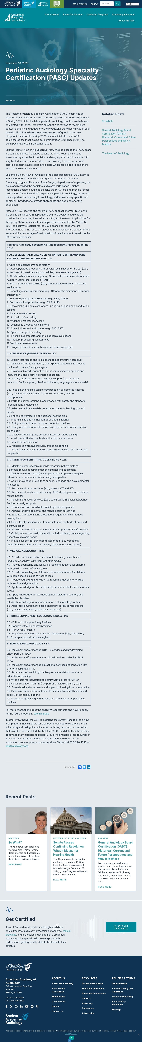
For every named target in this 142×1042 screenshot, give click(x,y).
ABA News (13, 838)
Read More (15, 864)
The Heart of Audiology (118, 153)
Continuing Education (123, 14)
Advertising (88, 1013)
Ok (71, 1038)
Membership (58, 996)
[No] (138, 1034)
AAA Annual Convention (58, 990)
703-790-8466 (17, 997)
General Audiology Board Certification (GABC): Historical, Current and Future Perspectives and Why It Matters (119, 137)
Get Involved (80, 4)
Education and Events (93, 988)
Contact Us (58, 1011)
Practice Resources (92, 983)
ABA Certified (52, 14)
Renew (94, 4)
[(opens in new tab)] (17, 1019)
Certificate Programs (97, 14)
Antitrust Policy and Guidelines (122, 990)
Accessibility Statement (119, 1003)
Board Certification (73, 14)
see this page (41, 713)
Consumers (88, 1008)
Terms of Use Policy (122, 996)
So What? (107, 121)
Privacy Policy (119, 983)
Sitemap (116, 1009)
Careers (86, 998)
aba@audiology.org (17, 746)
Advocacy (87, 1003)
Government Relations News (69, 838)
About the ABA (126, 20)
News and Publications (94, 993)
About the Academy (62, 983)
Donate (55, 1006)
